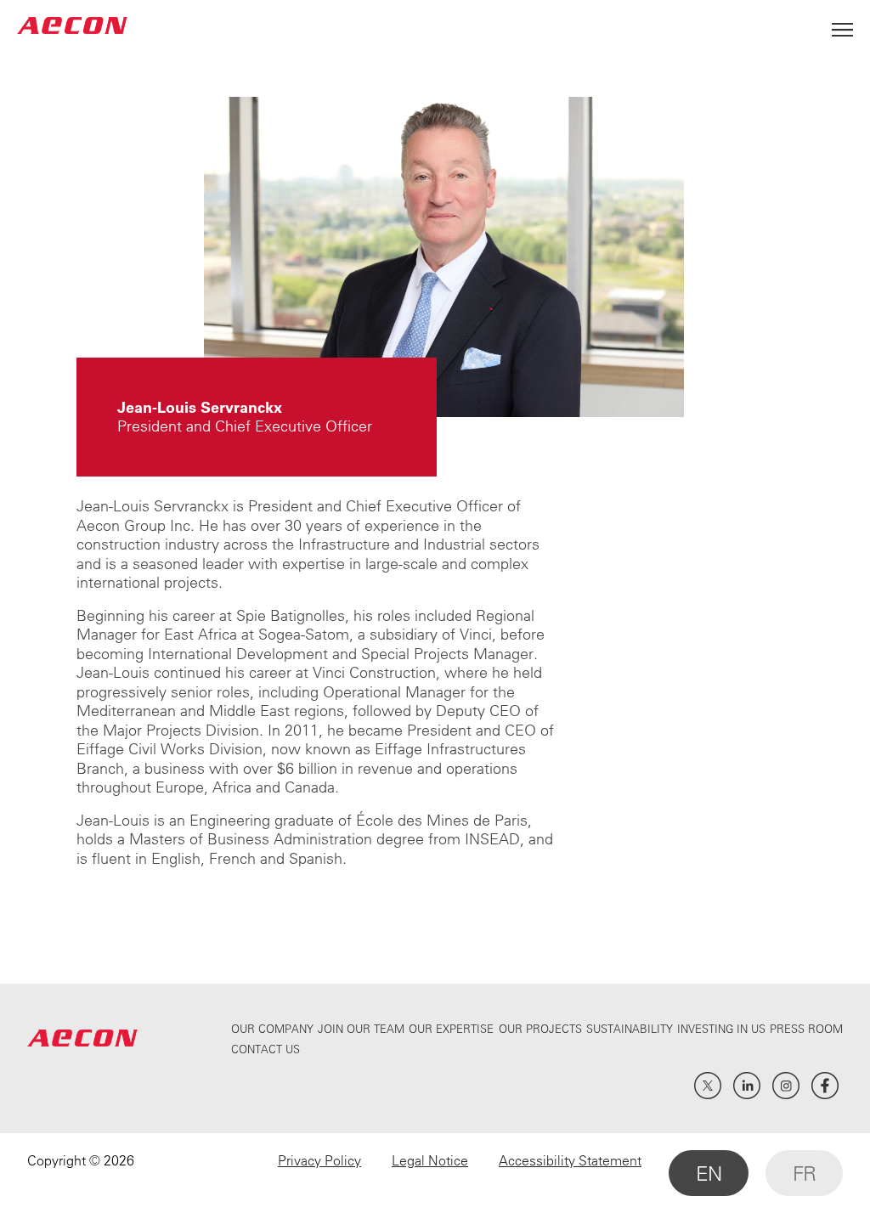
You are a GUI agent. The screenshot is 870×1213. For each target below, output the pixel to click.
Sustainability (629, 1028)
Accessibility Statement (570, 1160)
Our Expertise (451, 1028)
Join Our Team (361, 1028)
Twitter (707, 1085)
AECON (72, 25)
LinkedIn (746, 1085)
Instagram (785, 1085)
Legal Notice (430, 1160)
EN (708, 1173)
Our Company (272, 1028)
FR (804, 1173)
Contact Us (265, 1048)
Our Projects (540, 1028)
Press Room (806, 1028)
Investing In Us (721, 1028)
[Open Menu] (842, 25)
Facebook (825, 1085)
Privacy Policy (319, 1160)
